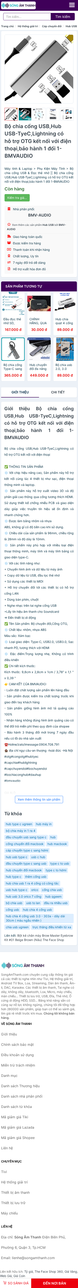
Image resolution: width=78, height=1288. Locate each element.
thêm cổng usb (35, 876)
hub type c (13, 876)
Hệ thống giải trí (28, 26)
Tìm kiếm (62, 16)
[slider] (11, 114)
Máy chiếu (9, 1213)
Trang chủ (7, 26)
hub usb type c (16, 857)
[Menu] (72, 5)
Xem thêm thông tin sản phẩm (39, 799)
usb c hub (38, 857)
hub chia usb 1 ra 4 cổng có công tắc (32, 883)
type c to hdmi (56, 870)
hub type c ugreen (19, 824)
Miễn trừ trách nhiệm (18, 1065)
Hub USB (71, 26)
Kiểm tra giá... (17, 197)
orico (34, 890)
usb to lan (33, 903)
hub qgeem (53, 896)
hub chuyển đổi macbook (24, 870)
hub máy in (44, 824)
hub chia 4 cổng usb (37, 909)
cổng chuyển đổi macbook (25, 844)
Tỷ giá (28, 1271)
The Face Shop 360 (49, 1271)
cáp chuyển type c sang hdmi (27, 850)
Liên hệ (7, 1148)
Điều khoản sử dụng (17, 1055)
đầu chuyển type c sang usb (26, 863)
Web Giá (6, 1276)
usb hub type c (16, 890)
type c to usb (59, 863)
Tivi (4, 1172)
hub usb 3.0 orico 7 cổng (23, 896)
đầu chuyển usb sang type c (26, 837)
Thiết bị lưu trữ (13, 1203)
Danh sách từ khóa (16, 1106)
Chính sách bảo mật (17, 1044)
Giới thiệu (20, 392)
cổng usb (12, 909)
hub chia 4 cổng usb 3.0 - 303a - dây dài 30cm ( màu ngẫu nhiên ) (35, 918)
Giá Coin (19, 1276)
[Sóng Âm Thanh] (22, 965)
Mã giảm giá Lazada (17, 1127)
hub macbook (57, 844)
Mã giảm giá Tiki (14, 1117)
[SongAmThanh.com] (25, 5)
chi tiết (58, 392)
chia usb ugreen (17, 927)
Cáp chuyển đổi (52, 26)
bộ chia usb (14, 903)
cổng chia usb (52, 890)
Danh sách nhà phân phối (21, 1096)
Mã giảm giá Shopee (18, 1138)
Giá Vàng (71, 1271)
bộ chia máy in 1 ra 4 (20, 830)
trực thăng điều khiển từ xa (51, 927)
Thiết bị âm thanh (15, 1192)
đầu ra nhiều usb (56, 903)
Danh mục (9, 1075)
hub (53, 837)
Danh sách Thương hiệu (20, 1086)
